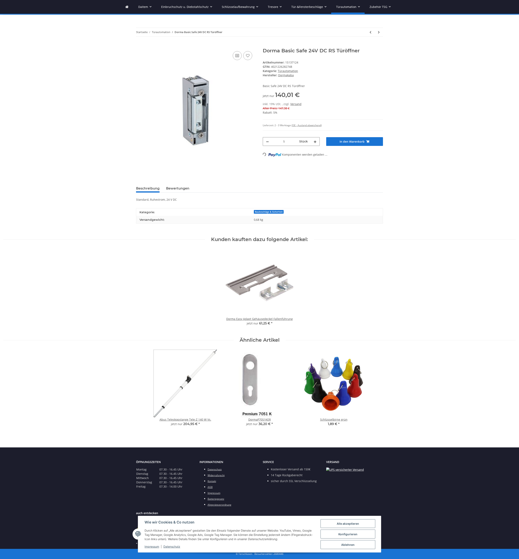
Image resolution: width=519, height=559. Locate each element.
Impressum (152, 546)
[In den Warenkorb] (139, 45)
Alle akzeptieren (348, 523)
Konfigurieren (347, 534)
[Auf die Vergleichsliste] (237, 55)
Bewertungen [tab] (177, 188)
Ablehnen (348, 544)
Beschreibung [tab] (148, 188)
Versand (295, 104)
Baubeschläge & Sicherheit (269, 211)
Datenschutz (171, 546)
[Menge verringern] (267, 141)
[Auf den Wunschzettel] (247, 55)
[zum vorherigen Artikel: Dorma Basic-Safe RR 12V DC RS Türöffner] (370, 32)
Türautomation (288, 71)
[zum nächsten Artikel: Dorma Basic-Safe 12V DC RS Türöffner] (379, 32)
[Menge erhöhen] (315, 141)
